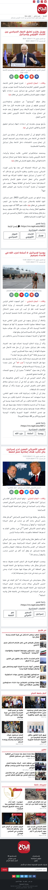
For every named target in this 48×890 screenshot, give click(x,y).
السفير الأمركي (27, 614)
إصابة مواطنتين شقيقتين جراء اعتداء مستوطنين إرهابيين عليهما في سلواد (21, 683)
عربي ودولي (37, 16)
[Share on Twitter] (26, 76)
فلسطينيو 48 (12, 856)
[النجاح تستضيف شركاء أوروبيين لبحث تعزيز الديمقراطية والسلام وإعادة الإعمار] (12, 727)
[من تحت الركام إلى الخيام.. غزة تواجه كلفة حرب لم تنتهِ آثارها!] (35, 794)
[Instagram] (30, 876)
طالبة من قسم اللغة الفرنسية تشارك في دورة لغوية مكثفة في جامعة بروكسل (13, 713)
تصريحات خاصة (40, 785)
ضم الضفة (11, 614)
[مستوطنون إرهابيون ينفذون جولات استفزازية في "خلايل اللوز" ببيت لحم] (43, 676)
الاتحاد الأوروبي (30, 235)
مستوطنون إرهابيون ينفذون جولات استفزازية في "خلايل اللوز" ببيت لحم (22, 675)
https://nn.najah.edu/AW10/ (32, 604)
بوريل (40, 235)
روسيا (40, 433)
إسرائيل (39, 614)
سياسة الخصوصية (24, 884)
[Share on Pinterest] (21, 76)
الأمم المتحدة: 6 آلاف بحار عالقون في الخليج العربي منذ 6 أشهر (23, 660)
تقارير (43, 749)
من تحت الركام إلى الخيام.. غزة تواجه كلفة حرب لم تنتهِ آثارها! (35, 804)
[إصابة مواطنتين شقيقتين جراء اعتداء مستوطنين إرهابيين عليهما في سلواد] (43, 684)
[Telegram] (22, 876)
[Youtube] (14, 876)
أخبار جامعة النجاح (38, 693)
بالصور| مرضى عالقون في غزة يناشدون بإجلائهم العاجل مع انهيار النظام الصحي (20, 774)
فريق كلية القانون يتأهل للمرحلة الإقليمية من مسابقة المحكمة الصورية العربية (37, 738)
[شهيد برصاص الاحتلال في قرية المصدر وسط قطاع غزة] (43, 636)
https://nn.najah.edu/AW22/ (32, 226)
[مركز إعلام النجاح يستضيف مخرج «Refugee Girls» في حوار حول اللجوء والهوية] (35, 702)
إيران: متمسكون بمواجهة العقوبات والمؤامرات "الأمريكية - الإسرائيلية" (22, 652)
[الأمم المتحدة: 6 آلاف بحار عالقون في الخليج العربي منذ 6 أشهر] (43, 660)
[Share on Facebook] (36, 76)
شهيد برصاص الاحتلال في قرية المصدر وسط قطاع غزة (22, 636)
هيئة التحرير (19, 881)
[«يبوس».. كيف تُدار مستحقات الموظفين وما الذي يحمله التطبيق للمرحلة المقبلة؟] (12, 794)
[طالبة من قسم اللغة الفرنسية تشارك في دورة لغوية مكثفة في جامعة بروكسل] (12, 702)
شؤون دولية (28, 16)
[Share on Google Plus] (31, 76)
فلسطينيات (36, 856)
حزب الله (19, 433)
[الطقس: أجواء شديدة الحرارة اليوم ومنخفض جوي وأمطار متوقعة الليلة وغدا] (43, 668)
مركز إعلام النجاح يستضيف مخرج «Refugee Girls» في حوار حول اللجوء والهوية (36, 712)
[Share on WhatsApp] (16, 76)
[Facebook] (34, 876)
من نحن (30, 881)
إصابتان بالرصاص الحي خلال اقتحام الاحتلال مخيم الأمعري (21, 644)
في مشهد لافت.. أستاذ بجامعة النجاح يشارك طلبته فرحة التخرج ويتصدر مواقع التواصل (20, 765)
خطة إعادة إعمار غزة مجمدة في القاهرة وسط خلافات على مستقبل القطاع (20, 755)
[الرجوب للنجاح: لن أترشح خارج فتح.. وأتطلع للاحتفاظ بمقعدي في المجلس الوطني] (12, 819)
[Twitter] (26, 876)
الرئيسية (45, 16)
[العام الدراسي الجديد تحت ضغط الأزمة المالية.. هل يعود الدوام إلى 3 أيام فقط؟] (35, 819)
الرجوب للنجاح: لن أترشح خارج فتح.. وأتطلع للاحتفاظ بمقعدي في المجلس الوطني (12, 830)
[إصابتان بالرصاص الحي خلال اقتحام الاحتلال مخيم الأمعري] (43, 644)
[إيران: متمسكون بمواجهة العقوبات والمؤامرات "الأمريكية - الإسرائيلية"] (43, 652)
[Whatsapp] (18, 876)
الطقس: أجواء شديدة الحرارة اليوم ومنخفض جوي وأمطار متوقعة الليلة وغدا (20, 667)
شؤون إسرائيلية (36, 858)
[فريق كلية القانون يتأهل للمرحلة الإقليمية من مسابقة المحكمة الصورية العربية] (35, 727)
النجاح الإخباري (42, 9)
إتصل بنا (25, 881)
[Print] (11, 76)
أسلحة (30, 433)
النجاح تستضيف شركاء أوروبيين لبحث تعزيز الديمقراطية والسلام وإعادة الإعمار (12, 738)
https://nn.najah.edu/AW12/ (32, 425)
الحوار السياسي (12, 235)
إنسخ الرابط (13, 226)
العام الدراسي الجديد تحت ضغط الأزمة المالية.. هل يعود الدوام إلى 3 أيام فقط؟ (36, 830)
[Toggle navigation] (34, 1)
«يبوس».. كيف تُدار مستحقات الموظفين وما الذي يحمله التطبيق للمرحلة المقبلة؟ (12, 805)
